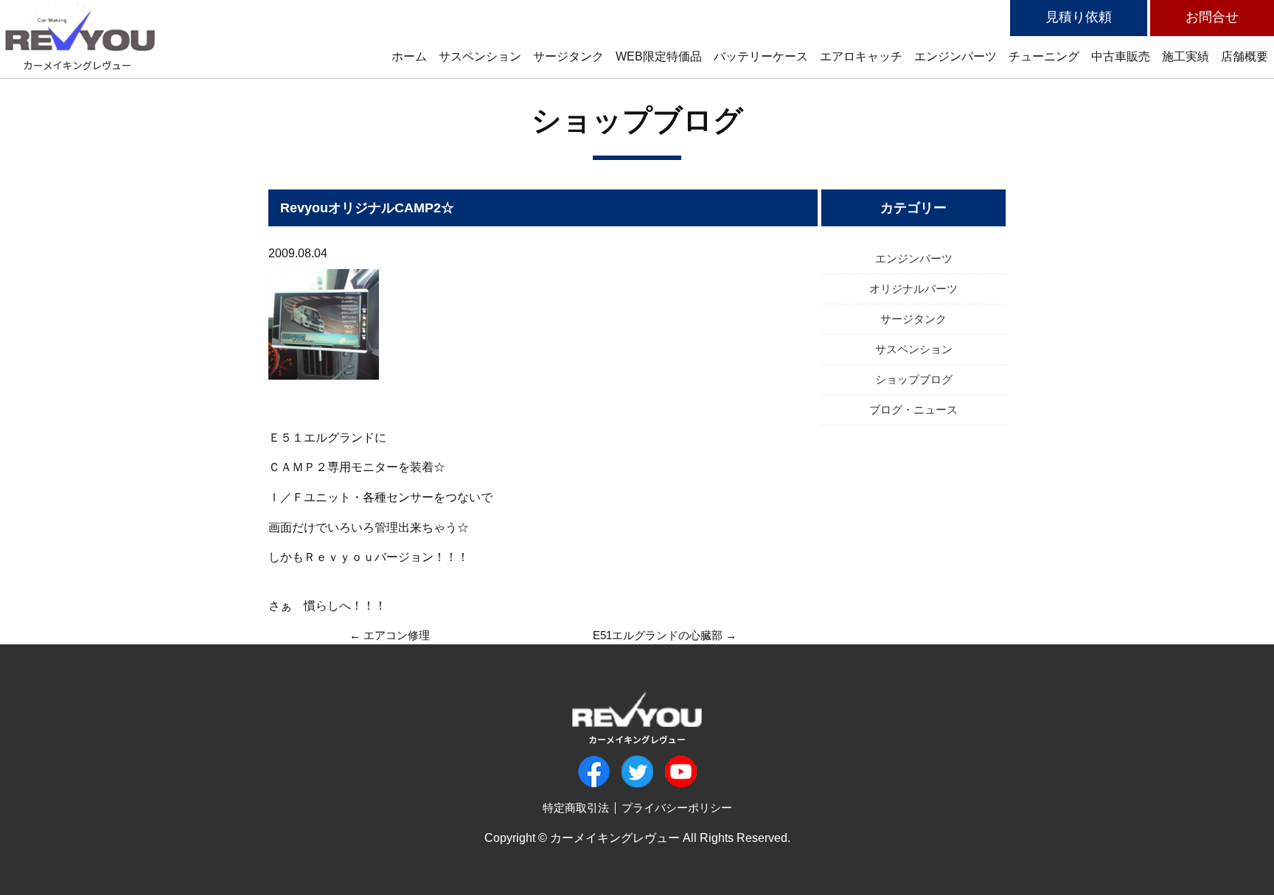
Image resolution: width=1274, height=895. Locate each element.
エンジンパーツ (914, 258)
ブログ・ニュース (913, 409)
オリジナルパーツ (913, 288)
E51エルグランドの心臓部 (658, 635)
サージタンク (913, 319)
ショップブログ (637, 120)
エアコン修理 (396, 635)
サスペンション (914, 349)
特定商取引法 (576, 807)
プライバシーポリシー (677, 807)
